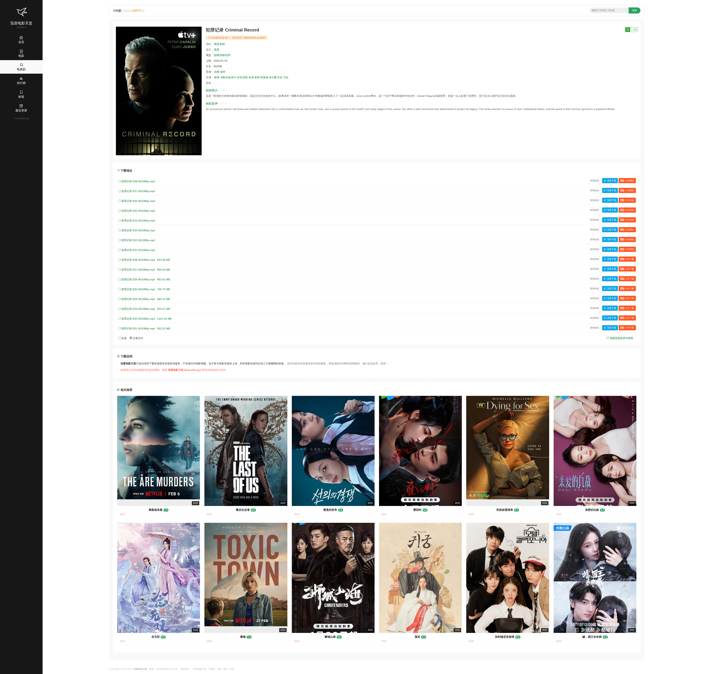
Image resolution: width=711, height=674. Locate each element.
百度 (219, 669)
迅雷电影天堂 (199, 669)
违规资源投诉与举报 (621, 338)
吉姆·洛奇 (219, 71)
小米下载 (629, 259)
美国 (222, 44)
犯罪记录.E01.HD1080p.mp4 (138, 250)
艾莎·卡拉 (282, 77)
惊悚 (222, 55)
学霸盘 (211, 669)
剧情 (216, 55)
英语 (216, 49)
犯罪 (227, 55)
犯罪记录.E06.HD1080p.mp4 (138, 200)
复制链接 (594, 180)
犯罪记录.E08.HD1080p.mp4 (138, 181)
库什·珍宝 (236, 77)
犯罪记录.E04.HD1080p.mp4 (138, 220)
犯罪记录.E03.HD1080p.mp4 (138, 230)
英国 (216, 44)
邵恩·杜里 (248, 77)
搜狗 (225, 669)
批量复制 (137, 338)
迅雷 (231, 669)
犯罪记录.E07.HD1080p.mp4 (138, 191)
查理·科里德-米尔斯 (265, 77)
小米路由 (629, 180)
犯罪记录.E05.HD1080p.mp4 (138, 210)
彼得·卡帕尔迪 (222, 77)
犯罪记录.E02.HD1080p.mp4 (138, 240)
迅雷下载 (611, 180)
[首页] (21, 12)
